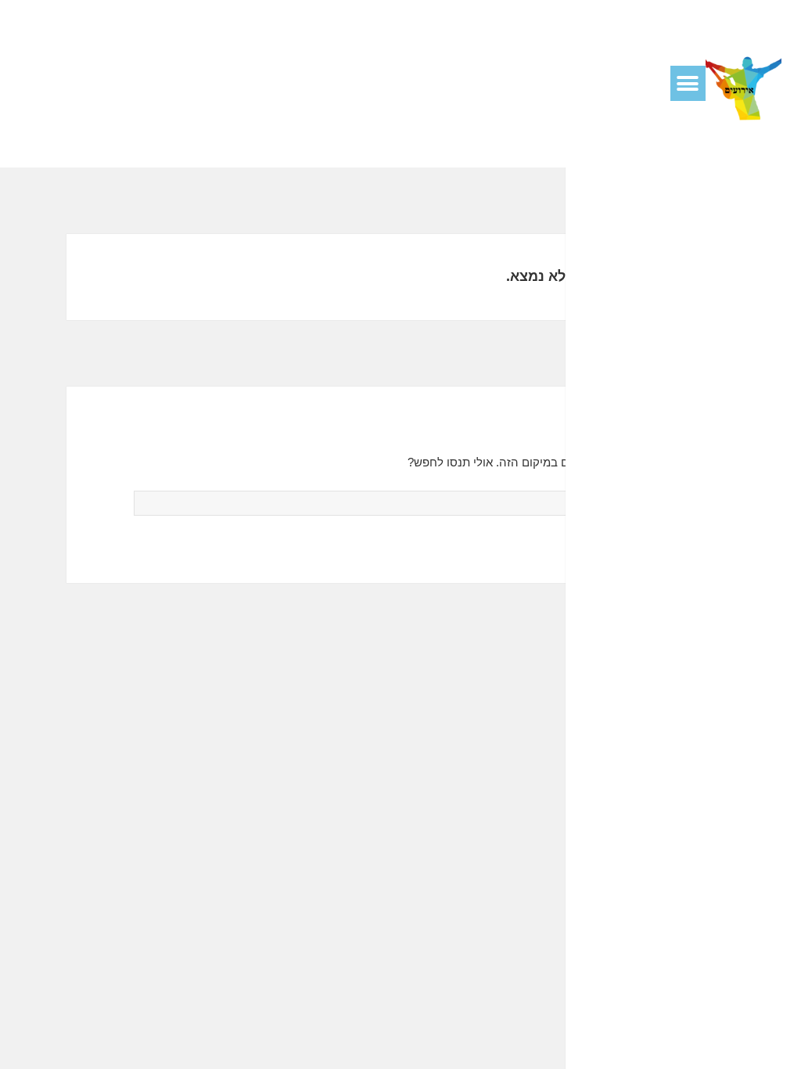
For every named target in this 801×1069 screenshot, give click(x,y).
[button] (688, 83)
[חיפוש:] (401, 502)
